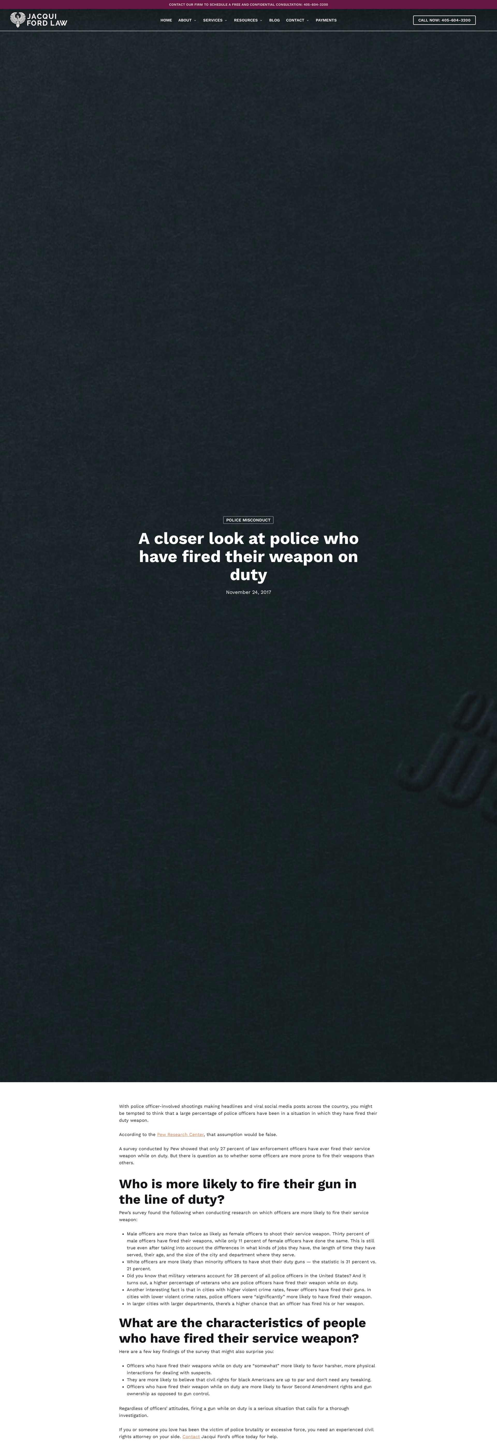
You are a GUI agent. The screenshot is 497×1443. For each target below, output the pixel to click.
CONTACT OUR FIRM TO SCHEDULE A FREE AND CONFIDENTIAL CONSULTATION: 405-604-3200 (248, 4)
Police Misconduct (248, 520)
